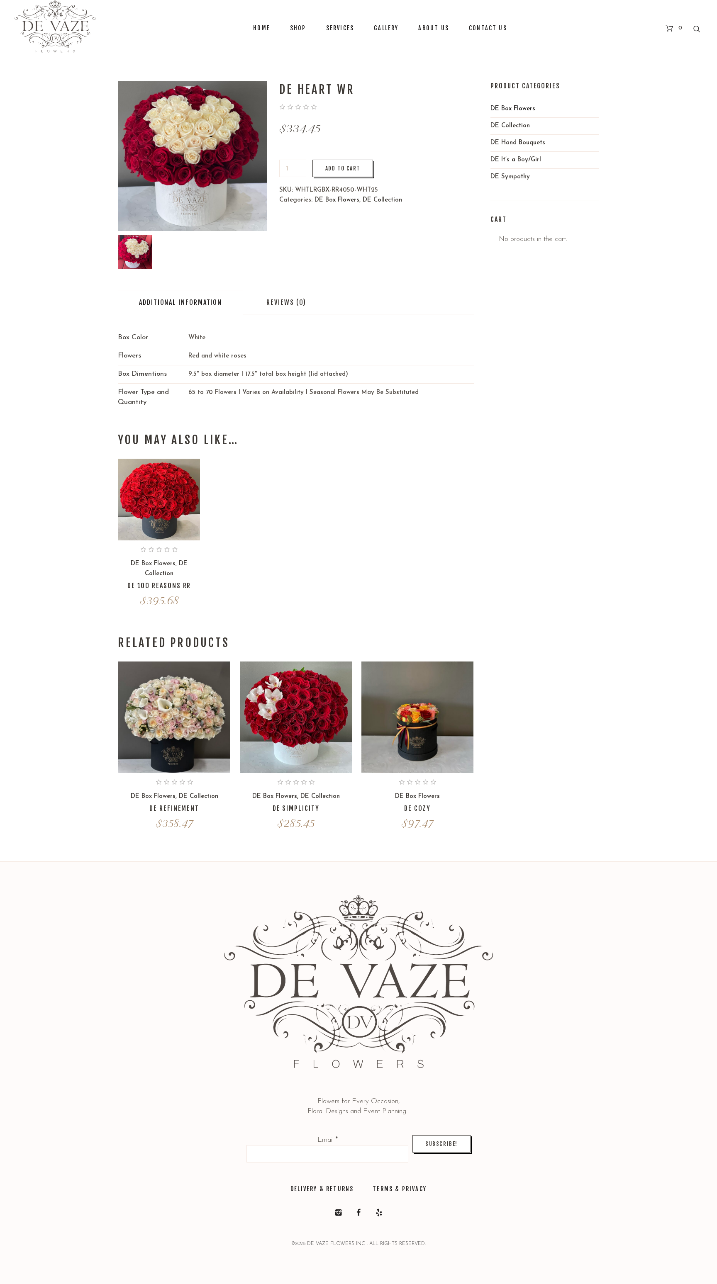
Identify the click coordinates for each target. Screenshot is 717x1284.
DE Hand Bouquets (517, 143)
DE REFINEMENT (174, 808)
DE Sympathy (510, 177)
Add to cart (342, 168)
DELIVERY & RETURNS (322, 1188)
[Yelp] (379, 1212)
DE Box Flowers (337, 200)
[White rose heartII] (135, 252)
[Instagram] (338, 1212)
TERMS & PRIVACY (400, 1188)
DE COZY (417, 808)
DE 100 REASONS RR (159, 585)
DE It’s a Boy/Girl (515, 160)
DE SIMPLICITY (296, 808)
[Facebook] (358, 1212)
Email (327, 1139)
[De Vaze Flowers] (358, 987)
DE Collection (382, 200)
